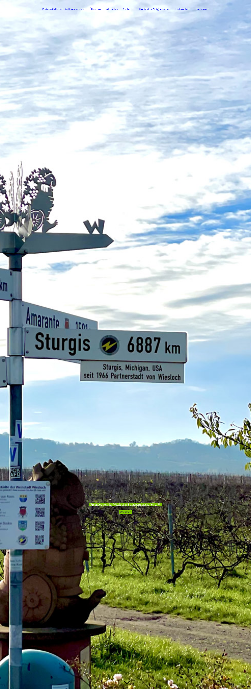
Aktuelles (112, 9)
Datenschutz (183, 9)
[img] (125, 344)
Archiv (127, 9)
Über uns (95, 9)
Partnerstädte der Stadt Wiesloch (62, 9)
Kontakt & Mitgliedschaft (154, 9)
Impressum (202, 9)
